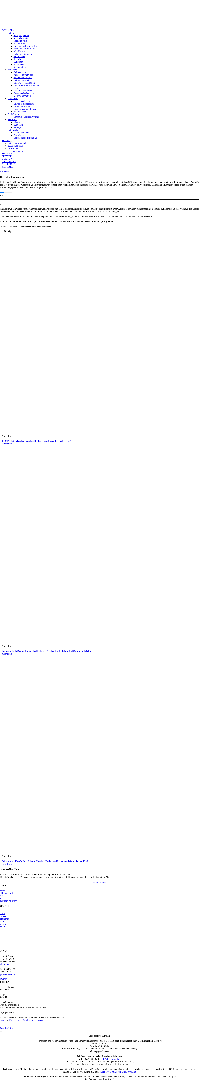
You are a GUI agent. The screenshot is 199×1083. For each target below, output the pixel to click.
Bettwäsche (13, 130)
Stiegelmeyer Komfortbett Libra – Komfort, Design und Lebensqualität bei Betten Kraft (45, 861)
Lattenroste (13, 98)
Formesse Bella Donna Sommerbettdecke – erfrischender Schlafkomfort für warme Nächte (46, 651)
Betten (11, 33)
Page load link (6, 1028)
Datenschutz (14, 1020)
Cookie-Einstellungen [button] (33, 1020)
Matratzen (12, 69)
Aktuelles (4, 171)
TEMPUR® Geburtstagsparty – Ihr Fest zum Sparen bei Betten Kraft (36, 441)
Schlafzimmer (14, 114)
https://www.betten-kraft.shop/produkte (118, 1071)
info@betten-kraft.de (110, 1059)
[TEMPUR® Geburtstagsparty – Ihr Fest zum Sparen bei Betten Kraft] (80, 431)
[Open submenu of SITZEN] (11, 141)
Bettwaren (12, 119)
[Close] (1, 1031)
